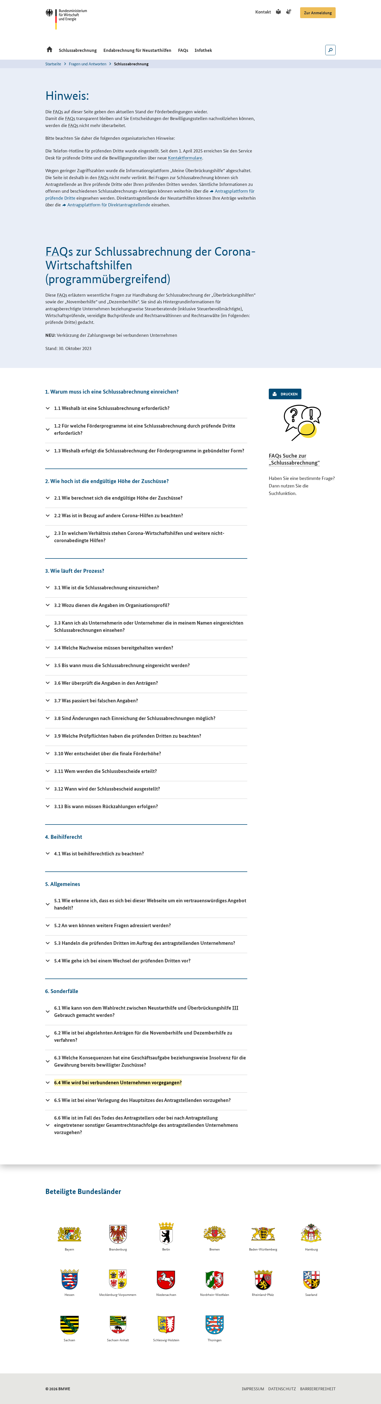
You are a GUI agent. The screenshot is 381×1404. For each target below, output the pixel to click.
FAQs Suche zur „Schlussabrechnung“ (294, 459)
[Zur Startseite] (49, 50)
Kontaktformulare (185, 157)
